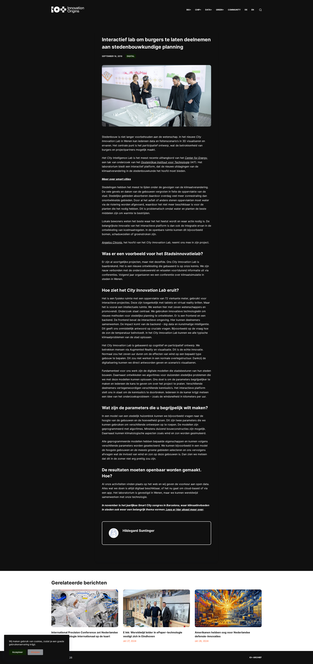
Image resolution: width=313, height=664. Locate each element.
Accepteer (17, 652)
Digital (130, 56)
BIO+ (188, 9)
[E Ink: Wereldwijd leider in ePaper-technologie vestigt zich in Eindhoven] (156, 608)
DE (246, 9)
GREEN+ (220, 9)
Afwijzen (35, 652)
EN (252, 9)
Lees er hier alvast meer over (184, 509)
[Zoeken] (260, 10)
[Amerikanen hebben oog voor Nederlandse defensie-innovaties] (228, 608)
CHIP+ (198, 9)
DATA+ (208, 9)
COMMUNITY (234, 9)
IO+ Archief (255, 657)
